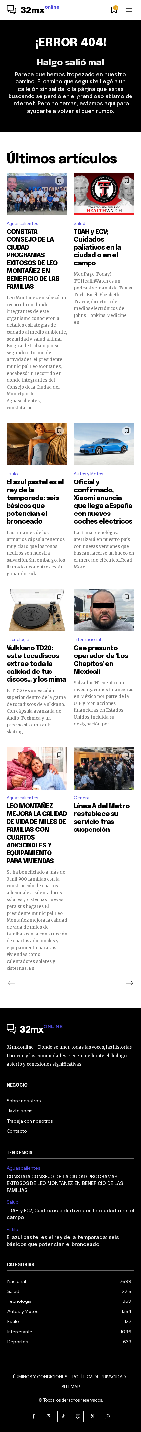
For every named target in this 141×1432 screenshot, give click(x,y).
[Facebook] (33, 1416)
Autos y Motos (88, 474)
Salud (79, 223)
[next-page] (129, 983)
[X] (92, 1416)
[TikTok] (63, 1416)
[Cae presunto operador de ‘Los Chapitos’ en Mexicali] (104, 610)
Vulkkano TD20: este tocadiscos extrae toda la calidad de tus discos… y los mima (36, 664)
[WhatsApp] (107, 1416)
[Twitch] (78, 1416)
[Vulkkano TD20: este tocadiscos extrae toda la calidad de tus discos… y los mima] (37, 610)
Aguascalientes (22, 223)
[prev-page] (12, 983)
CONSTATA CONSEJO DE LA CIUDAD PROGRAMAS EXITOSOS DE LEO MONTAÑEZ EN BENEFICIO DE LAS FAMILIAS (65, 1183)
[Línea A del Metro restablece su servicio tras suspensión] (104, 768)
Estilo (12, 474)
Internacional (87, 639)
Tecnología (18, 639)
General (82, 798)
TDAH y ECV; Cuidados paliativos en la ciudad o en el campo (97, 248)
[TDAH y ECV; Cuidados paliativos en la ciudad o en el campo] (104, 194)
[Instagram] (48, 1416)
